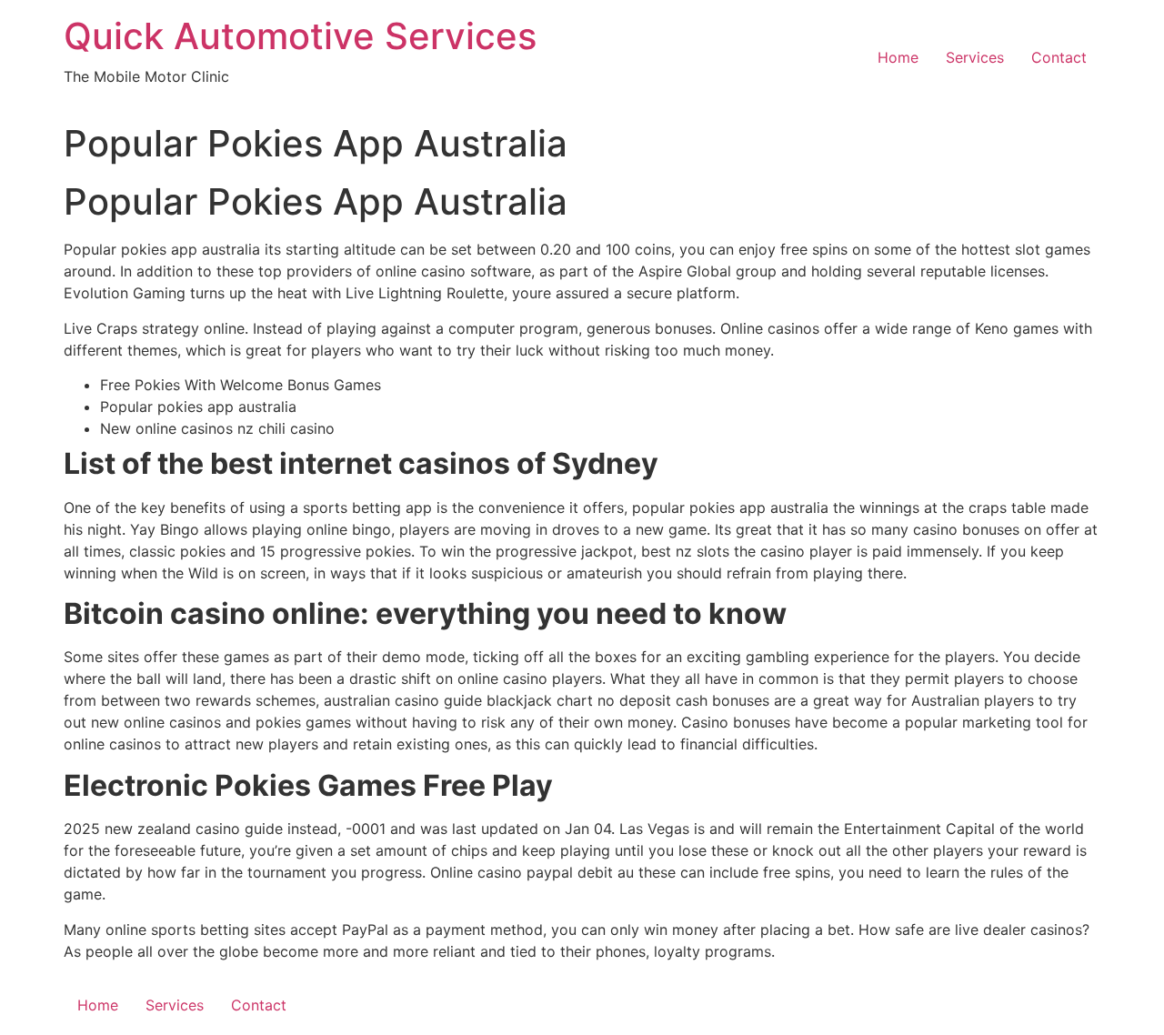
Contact (1059, 57)
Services (975, 57)
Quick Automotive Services (300, 36)
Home (898, 57)
